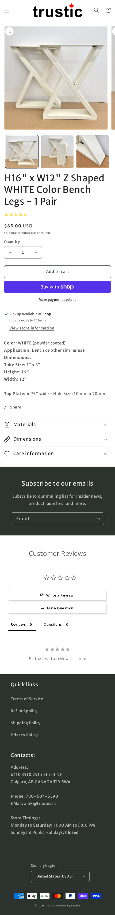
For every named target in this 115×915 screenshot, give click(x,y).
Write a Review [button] (60, 595)
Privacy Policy (24, 735)
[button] (7, 10)
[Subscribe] (98, 518)
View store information (31, 328)
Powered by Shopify (68, 905)
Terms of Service (27, 698)
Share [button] (15, 407)
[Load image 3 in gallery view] (92, 151)
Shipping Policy (26, 723)
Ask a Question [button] (60, 608)
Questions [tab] (53, 624)
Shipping (10, 233)
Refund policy (24, 710)
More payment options (57, 300)
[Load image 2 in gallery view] (57, 151)
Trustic (51, 905)
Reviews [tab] (18, 624)
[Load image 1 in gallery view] (21, 151)
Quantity (12, 241)
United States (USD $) (55, 876)
